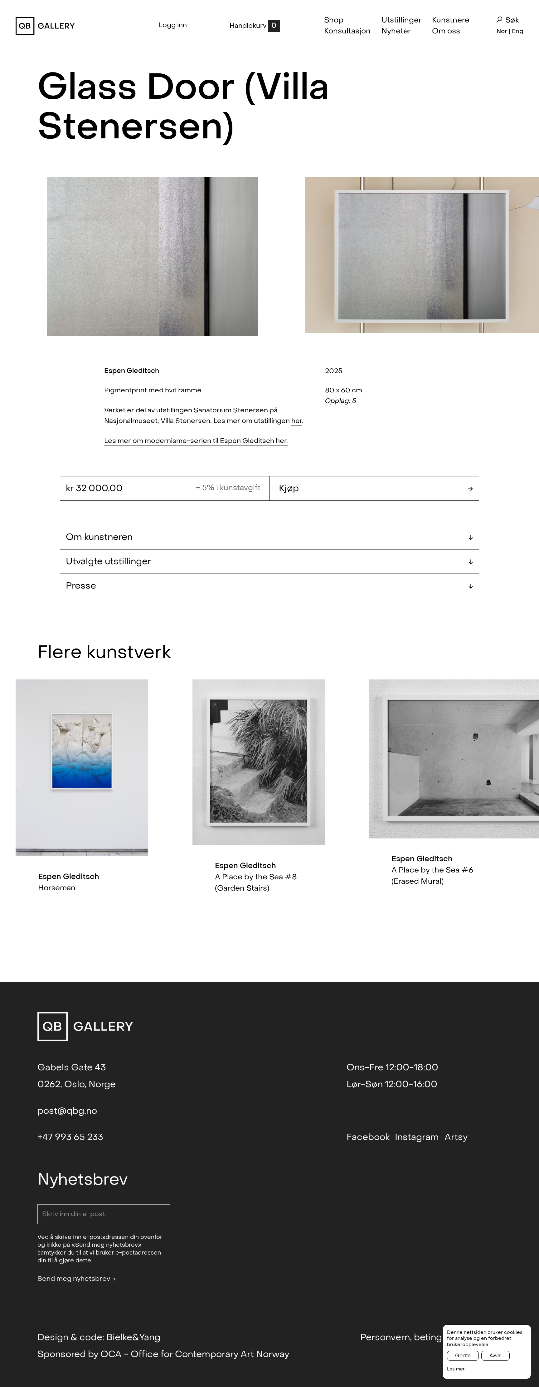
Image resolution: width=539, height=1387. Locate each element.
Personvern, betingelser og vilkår (431, 1337)
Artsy (456, 1137)
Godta (463, 1355)
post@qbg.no (67, 1111)
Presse (269, 586)
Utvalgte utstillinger (269, 561)
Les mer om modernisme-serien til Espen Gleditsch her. (196, 440)
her (296, 420)
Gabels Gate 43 (71, 1067)
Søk (512, 20)
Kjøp (376, 488)
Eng (517, 31)
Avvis (495, 1355)
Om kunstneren (269, 537)
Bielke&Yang (133, 1337)
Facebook (368, 1137)
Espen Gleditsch (131, 370)
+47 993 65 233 (70, 1137)
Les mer (456, 1369)
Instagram (417, 1137)
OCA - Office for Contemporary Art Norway (194, 1354)
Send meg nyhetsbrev (76, 1278)
